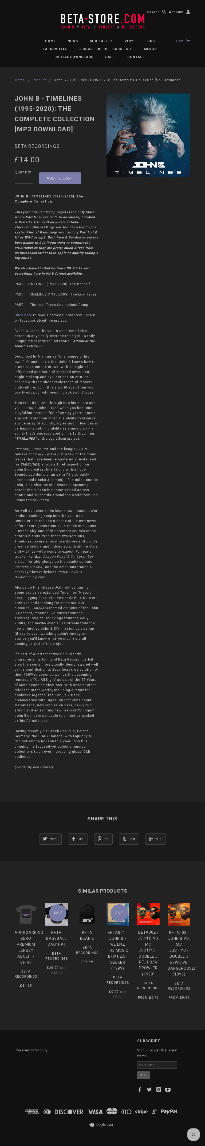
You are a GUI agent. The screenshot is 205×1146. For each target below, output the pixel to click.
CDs (151, 41)
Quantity (23, 172)
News (73, 41)
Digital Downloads (73, 57)
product (39, 80)
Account (176, 12)
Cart (180, 41)
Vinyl (130, 41)
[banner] (102, 19)
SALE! (110, 57)
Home (50, 41)
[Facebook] (140, 1089)
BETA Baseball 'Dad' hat (56, 938)
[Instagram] (158, 1089)
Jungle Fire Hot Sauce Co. (105, 49)
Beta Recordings (37, 146)
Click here (23, 315)
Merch (150, 49)
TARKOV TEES (55, 49)
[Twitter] (149, 1089)
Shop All (99, 41)
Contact (136, 57)
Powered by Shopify (31, 1050)
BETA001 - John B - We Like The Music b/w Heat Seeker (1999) (117, 950)
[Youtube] (168, 1089)
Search (153, 12)
